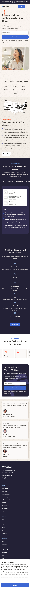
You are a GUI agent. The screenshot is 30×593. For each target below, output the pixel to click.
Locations (4, 502)
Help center (4, 552)
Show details (22, 580)
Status (3, 558)
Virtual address (5, 488)
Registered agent (5, 497)
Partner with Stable (6, 547)
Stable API (4, 555)
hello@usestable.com (7, 475)
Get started (21, 6)
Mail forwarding (5, 508)
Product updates (5, 550)
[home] (5, 7)
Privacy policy (4, 533)
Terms (3, 530)
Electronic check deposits (7, 500)
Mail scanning (4, 505)
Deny (15, 589)
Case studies (4, 544)
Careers (3, 527)
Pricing (3, 522)
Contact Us (4, 525)
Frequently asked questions (8, 511)
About (3, 519)
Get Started (15, 324)
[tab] (4, 181)
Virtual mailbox (5, 491)
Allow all (15, 585)
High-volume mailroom (6, 494)
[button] (27, 6)
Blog (2, 541)
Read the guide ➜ (16, 3)
